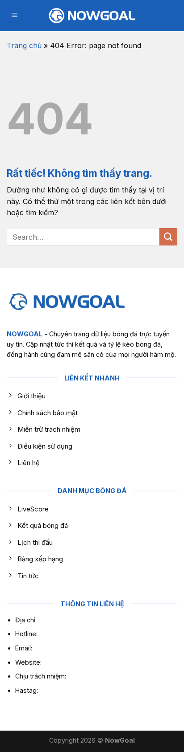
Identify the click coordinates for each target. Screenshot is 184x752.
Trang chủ (24, 45)
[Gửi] (168, 236)
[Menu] (15, 15)
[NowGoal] (92, 15)
